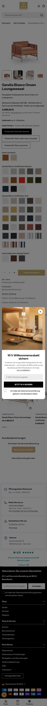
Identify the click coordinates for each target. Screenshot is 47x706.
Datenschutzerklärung (30, 391)
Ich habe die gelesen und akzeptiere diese (25, 392)
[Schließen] (40, 311)
